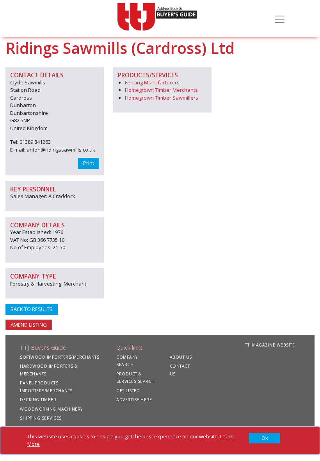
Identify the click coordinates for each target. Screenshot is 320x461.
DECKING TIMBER (38, 399)
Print (88, 162)
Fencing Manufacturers (152, 82)
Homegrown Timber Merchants (161, 89)
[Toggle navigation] (279, 18)
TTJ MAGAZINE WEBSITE (270, 345)
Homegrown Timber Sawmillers (161, 97)
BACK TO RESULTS (32, 309)
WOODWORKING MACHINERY (51, 409)
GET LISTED (128, 390)
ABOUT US (181, 357)
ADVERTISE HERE (134, 399)
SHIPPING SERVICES (41, 418)
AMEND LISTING (29, 324)
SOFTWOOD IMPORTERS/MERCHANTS (59, 357)
